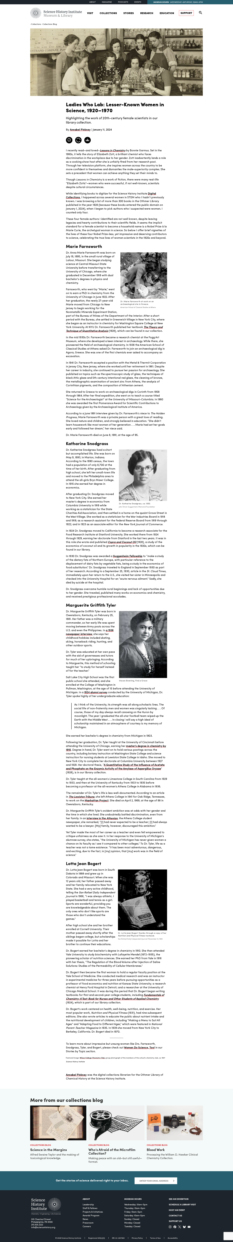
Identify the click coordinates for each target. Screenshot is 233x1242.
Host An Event (177, 1210)
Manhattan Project (97, 800)
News (85, 1219)
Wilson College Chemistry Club (92, 1058)
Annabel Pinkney (76, 1075)
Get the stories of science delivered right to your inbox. (92, 1180)
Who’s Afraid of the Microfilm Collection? (111, 1151)
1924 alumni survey (95, 692)
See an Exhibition (179, 1198)
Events (137, 2)
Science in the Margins (48, 1149)
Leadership (88, 1205)
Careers (87, 1227)
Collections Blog (49, 24)
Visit (90, 13)
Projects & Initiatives (93, 1212)
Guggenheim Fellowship (127, 556)
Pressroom (88, 1223)
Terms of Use (155, 1238)
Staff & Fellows (90, 1208)
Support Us (175, 1221)
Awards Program (91, 1216)
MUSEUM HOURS (133, 1198)
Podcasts (123, 2)
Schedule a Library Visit (182, 1204)
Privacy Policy (137, 1238)
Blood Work (156, 1149)
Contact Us (175, 1215)
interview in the (102, 818)
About (92, 2)
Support (186, 13)
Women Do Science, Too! (139, 1047)
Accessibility (173, 1238)
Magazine (107, 2)
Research (146, 13)
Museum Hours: (161, 2)
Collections (108, 13)
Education (167, 13)
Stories (128, 13)
